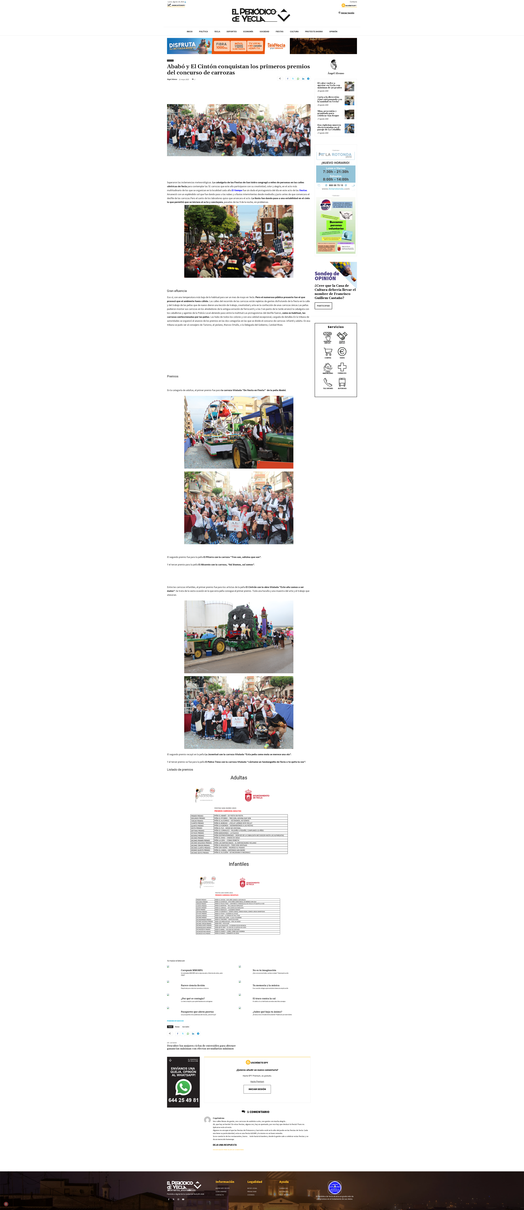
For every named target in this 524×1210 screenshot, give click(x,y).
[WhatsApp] (298, 79)
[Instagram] (178, 1199)
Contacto (353, 2)
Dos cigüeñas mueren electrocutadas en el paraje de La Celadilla (329, 127)
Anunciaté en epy (178, 5)
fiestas (303, 190)
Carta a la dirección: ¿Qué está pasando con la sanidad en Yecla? (329, 99)
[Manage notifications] (6, 1204)
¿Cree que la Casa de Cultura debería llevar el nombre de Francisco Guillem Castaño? (335, 292)
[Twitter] (293, 79)
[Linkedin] (303, 79)
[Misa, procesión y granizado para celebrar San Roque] (349, 114)
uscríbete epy (350, 5)
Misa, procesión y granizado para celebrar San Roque (328, 113)
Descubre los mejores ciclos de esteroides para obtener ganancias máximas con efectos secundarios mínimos (201, 1047)
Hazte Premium (257, 1081)
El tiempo (237, 190)
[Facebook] (287, 79)
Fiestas (170, 60)
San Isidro (185, 1027)
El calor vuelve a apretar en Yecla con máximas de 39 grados (329, 85)
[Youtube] (183, 1199)
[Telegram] (308, 79)
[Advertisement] (239, 349)
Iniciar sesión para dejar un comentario (228, 1149)
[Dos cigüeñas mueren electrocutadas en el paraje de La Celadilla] (349, 128)
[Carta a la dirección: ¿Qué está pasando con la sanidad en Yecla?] (349, 100)
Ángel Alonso (172, 79)
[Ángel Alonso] (335, 64)
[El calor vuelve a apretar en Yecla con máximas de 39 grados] (349, 86)
